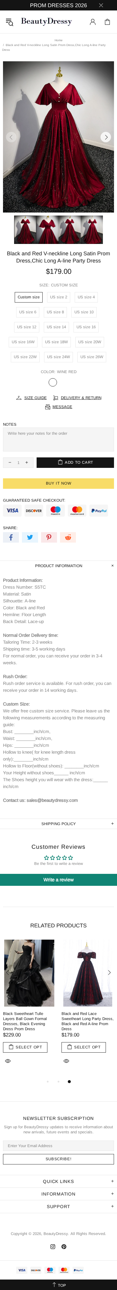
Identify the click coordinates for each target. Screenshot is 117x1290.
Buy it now (58, 483)
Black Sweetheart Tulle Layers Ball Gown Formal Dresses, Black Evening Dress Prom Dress (25, 1021)
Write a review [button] (59, 879)
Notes (9, 424)
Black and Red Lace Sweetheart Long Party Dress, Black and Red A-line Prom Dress (88, 1021)
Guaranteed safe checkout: (34, 500)
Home (59, 40)
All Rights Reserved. (88, 1233)
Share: (10, 528)
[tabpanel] (29, 1009)
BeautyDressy (46, 21)
